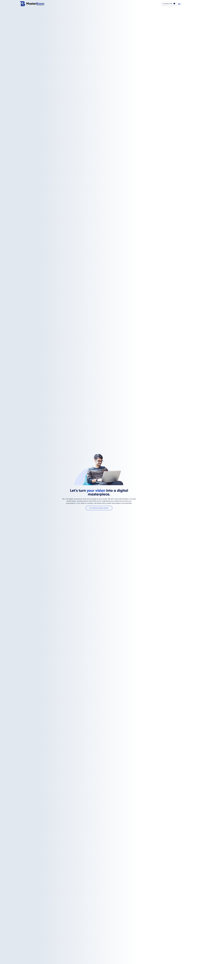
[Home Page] (32, 3)
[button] (169, 4)
